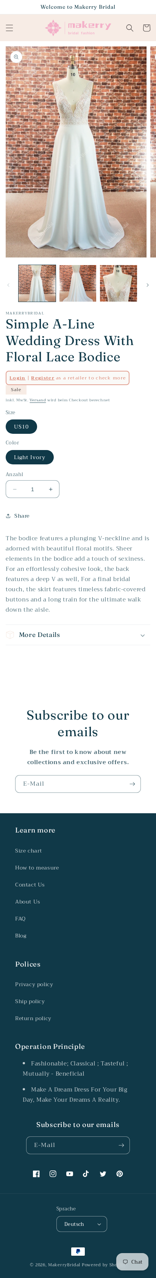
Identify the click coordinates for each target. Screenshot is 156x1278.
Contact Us (30, 884)
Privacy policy (34, 984)
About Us (28, 901)
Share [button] (22, 515)
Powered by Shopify (104, 1265)
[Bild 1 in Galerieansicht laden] (37, 283)
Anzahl (14, 474)
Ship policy (30, 1001)
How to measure (37, 867)
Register (42, 378)
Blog (20, 935)
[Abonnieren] (132, 784)
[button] (9, 28)
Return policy (33, 1018)
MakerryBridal (64, 1265)
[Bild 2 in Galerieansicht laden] (78, 283)
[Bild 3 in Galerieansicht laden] (118, 283)
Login (17, 378)
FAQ (20, 918)
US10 (21, 426)
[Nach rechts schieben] (147, 285)
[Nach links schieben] (8, 285)
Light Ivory (29, 457)
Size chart (28, 850)
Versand (38, 400)
